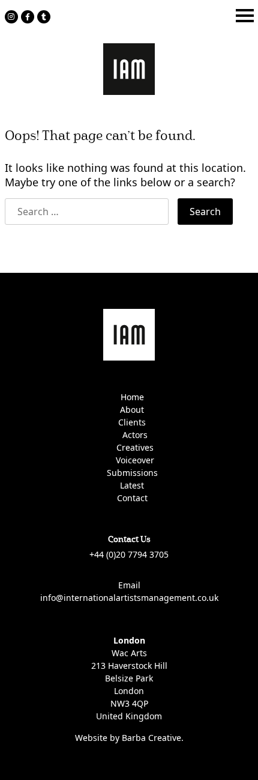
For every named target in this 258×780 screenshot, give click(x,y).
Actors (135, 434)
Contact (132, 498)
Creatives (135, 447)
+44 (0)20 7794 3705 (129, 554)
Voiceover (135, 460)
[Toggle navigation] (245, 15)
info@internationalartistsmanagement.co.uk (129, 597)
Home (132, 397)
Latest (132, 485)
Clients (132, 422)
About (132, 409)
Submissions (132, 472)
